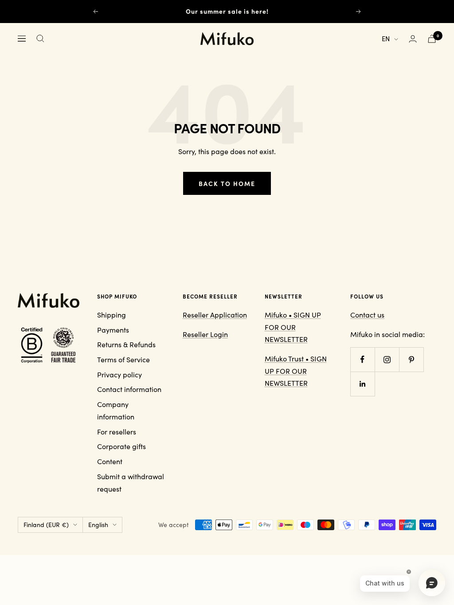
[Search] (40, 39)
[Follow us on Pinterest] (411, 359)
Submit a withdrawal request (130, 482)
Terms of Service (123, 359)
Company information (115, 410)
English (98, 524)
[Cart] (431, 39)
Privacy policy (119, 374)
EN (386, 38)
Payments (113, 329)
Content (109, 461)
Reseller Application (215, 314)
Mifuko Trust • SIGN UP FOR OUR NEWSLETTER (296, 371)
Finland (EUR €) (46, 524)
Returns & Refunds (126, 344)
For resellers (116, 431)
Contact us (367, 314)
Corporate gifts (121, 446)
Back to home (227, 183)
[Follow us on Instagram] (387, 359)
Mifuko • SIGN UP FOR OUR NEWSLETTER (293, 327)
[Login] (413, 39)
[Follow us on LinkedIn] (362, 384)
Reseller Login (205, 334)
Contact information (129, 389)
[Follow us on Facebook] (362, 359)
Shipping (111, 314)
